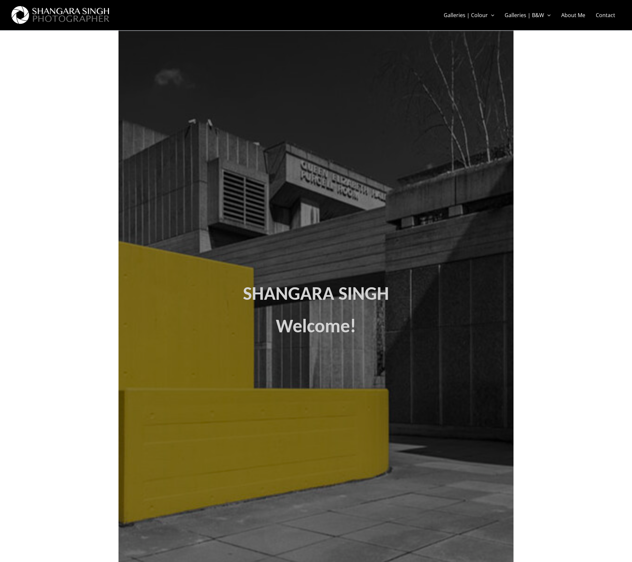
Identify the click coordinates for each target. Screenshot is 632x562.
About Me (573, 15)
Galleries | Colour (466, 15)
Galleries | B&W (524, 15)
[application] (491, 15)
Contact (605, 15)
